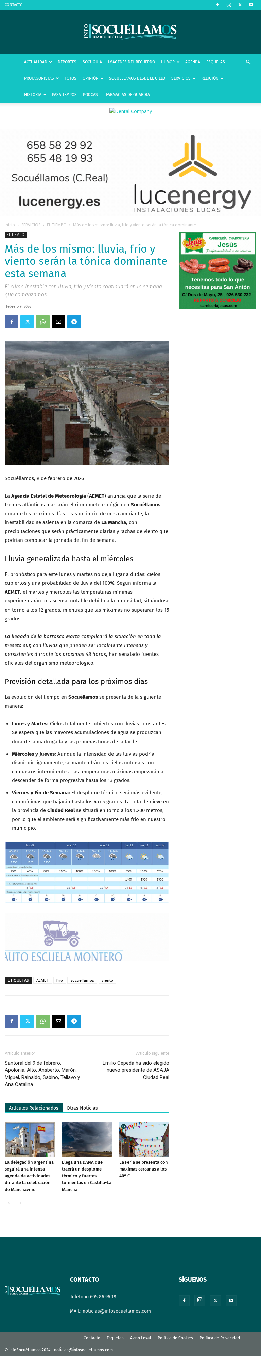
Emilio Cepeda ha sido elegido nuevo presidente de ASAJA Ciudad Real (136, 1070)
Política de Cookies (175, 1338)
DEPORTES (67, 62)
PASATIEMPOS (64, 94)
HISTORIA (32, 94)
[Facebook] (217, 5)
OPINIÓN (91, 78)
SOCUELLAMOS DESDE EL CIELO (137, 78)
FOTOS (70, 78)
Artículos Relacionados (33, 1108)
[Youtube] (251, 5)
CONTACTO (14, 5)
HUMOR (168, 62)
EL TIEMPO (57, 225)
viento (107, 980)
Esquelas (115, 1338)
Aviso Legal (140, 1338)
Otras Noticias (82, 1108)
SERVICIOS (181, 78)
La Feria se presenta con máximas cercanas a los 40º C (143, 1169)
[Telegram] (74, 321)
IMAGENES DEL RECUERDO (131, 62)
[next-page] (20, 1203)
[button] (248, 62)
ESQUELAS (215, 62)
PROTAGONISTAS (39, 78)
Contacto (92, 1338)
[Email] (58, 321)
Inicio (10, 225)
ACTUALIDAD (35, 62)
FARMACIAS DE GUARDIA (128, 94)
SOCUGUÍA (92, 62)
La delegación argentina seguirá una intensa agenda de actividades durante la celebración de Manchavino (29, 1176)
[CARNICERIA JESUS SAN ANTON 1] (217, 308)
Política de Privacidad (219, 1338)
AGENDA (192, 62)
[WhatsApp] (43, 321)
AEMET (42, 980)
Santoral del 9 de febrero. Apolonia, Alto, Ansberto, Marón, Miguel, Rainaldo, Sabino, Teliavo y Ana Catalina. (42, 1073)
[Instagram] (229, 5)
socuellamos (82, 980)
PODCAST (91, 94)
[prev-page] (9, 1203)
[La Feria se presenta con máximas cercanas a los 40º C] (144, 1139)
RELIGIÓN (210, 78)
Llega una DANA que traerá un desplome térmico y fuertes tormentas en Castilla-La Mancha (86, 1176)
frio (59, 980)
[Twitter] (240, 5)
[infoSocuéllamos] (130, 32)
